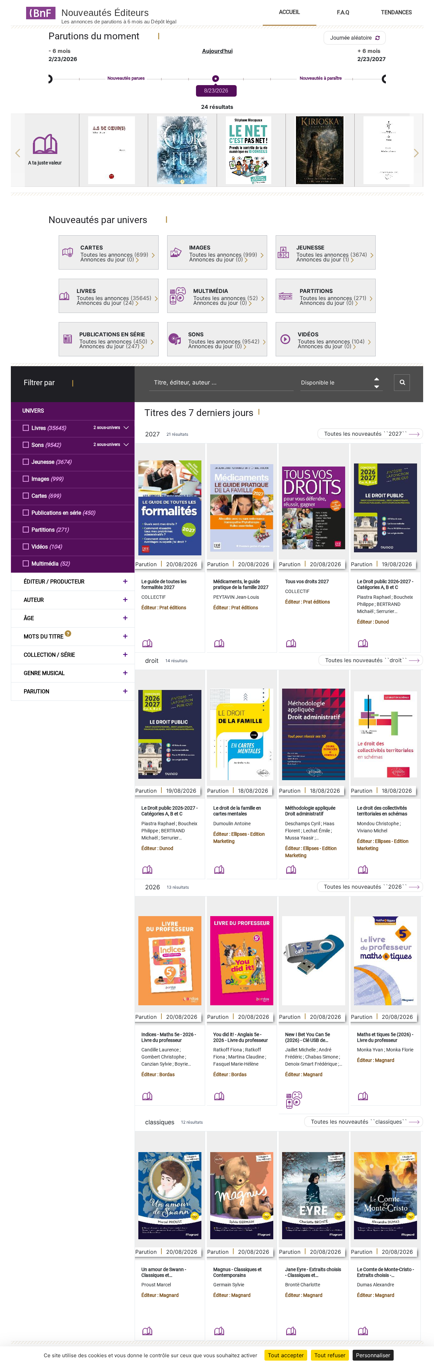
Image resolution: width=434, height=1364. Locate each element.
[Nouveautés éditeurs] (125, 12)
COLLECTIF (153, 597)
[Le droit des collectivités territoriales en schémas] (385, 734)
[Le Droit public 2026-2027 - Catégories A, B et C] (385, 507)
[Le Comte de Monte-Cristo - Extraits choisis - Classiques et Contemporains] (385, 1195)
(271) (62, 530)
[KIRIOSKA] (320, 150)
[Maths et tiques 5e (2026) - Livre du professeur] (385, 960)
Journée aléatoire (351, 38)
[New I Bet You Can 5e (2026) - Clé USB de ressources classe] (313, 960)
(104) (55, 546)
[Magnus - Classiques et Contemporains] (241, 1195)
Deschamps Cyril (303, 823)
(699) (54, 496)
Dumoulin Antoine (232, 823)
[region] (217, 153)
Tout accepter (286, 1355)
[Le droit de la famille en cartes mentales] (241, 734)
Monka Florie (399, 1049)
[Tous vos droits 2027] (313, 508)
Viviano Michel (372, 830)
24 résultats (217, 106)
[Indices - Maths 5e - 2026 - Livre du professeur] (169, 960)
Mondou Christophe (378, 823)
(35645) (56, 428)
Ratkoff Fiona (228, 1049)
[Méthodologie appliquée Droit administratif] (313, 734)
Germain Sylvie (228, 1284)
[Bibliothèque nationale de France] (39, 12)
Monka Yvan (370, 1049)
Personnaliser (373, 1355)
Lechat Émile (317, 830)
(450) (88, 513)
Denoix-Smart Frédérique (311, 1064)
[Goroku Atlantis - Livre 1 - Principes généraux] (388, 150)
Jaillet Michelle (301, 1049)
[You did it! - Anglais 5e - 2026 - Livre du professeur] (241, 960)
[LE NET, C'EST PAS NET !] (251, 150)
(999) (57, 479)
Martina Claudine (246, 1057)
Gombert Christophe (163, 1057)
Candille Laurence (160, 1049)
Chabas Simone (322, 1057)
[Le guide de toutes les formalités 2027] (169, 507)
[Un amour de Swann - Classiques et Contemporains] (169, 1195)
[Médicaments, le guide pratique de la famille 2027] (241, 508)
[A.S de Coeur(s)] (113, 150)
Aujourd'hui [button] (217, 50)
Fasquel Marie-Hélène (235, 1064)
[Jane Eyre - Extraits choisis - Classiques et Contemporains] (313, 1195)
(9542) (53, 445)
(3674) (64, 462)
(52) (65, 563)
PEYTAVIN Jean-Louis (236, 597)
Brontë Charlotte (302, 1284)
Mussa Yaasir (300, 838)
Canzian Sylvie (157, 1064)
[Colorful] (182, 150)
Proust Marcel (156, 1284)
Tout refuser (330, 1355)
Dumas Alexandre (375, 1284)
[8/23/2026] (215, 79)
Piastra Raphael (374, 597)
